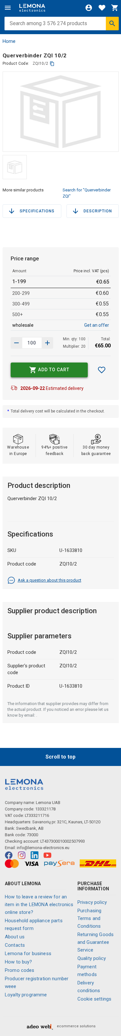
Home (9, 41)
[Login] (89, 8)
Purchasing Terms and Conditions (89, 918)
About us (15, 937)
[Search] (112, 23)
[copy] (52, 64)
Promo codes (20, 970)
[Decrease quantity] (47, 343)
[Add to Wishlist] (102, 370)
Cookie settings (94, 999)
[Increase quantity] (16, 343)
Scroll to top (60, 757)
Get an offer (96, 325)
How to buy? (18, 962)
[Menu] (7, 7)
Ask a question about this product (49, 580)
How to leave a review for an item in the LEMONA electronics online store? (39, 904)
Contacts (15, 945)
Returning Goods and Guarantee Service (95, 942)
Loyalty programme (26, 995)
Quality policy (91, 958)
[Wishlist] (102, 8)
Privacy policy (92, 902)
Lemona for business (28, 953)
